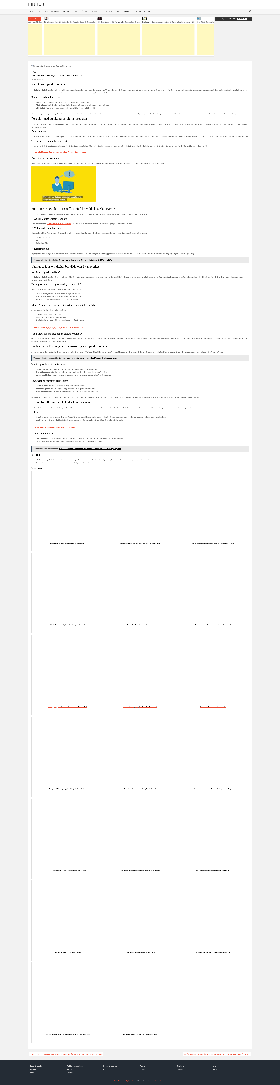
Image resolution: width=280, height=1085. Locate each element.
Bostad (66, 11)
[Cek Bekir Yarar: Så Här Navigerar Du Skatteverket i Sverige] (72, 18)
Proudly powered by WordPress (125, 1081)
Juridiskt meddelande (75, 1066)
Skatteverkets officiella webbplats (59, 223)
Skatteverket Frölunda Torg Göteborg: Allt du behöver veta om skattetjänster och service (67, 1054)
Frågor (94, 11)
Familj (75, 11)
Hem (31, 11)
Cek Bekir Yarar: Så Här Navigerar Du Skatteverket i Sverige (72, 22)
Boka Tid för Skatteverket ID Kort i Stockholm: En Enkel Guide (172, 22)
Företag (84, 11)
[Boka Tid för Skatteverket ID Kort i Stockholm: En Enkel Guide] (172, 18)
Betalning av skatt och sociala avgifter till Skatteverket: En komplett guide (121, 22)
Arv (46, 11)
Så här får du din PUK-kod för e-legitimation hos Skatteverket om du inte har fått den (216, 1054)
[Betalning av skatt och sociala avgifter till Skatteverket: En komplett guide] (121, 18)
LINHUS (36, 4)
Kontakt (147, 11)
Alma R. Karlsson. (37, 79)
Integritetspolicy (36, 1066)
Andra (39, 11)
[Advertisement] (72, 39)
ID (101, 11)
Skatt (118, 11)
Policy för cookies (110, 1066)
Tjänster (128, 11)
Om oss (138, 11)
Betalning (55, 11)
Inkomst (109, 11)
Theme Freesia (160, 1081)
